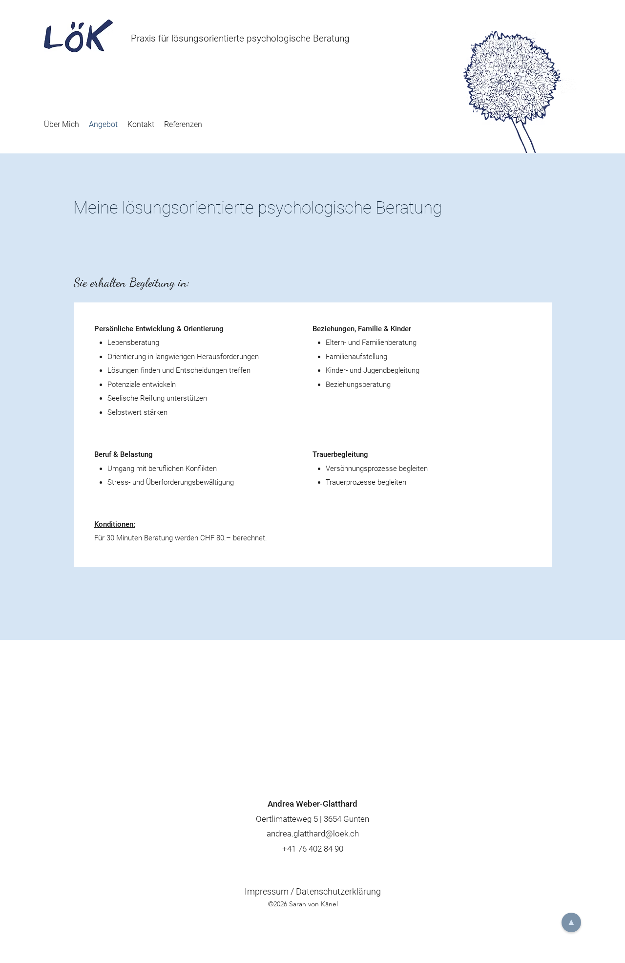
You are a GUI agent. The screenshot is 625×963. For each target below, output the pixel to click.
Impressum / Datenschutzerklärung (313, 891)
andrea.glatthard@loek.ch (313, 833)
